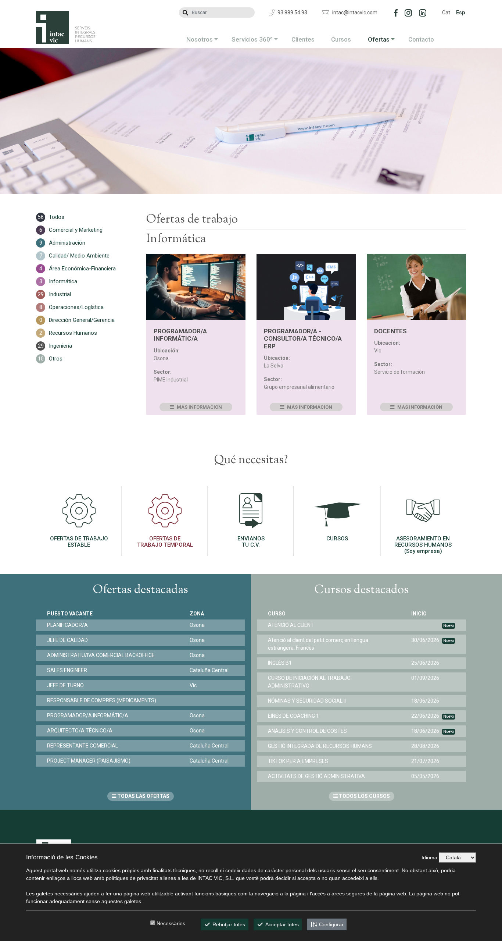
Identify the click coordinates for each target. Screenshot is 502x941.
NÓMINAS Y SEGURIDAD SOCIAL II (307, 701)
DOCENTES (390, 331)
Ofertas (379, 39)
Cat (446, 12)
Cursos (341, 39)
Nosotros (199, 39)
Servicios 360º (252, 39)
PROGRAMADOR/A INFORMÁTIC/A (180, 334)
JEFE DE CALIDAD (67, 640)
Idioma (429, 857)
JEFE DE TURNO (65, 685)
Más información (199, 407)
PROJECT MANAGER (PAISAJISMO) (88, 761)
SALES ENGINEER (67, 670)
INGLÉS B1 (280, 663)
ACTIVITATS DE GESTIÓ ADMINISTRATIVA (316, 776)
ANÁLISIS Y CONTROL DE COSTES (307, 731)
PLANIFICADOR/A (67, 625)
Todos (56, 217)
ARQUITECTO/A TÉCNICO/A (79, 731)
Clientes (303, 39)
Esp (460, 12)
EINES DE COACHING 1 (293, 716)
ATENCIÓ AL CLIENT (291, 625)
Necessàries (171, 923)
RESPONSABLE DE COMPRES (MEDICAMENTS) (101, 700)
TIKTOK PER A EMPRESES (298, 761)
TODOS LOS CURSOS (364, 796)
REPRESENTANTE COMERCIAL (82, 746)
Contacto (421, 39)
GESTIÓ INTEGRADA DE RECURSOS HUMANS (320, 746)
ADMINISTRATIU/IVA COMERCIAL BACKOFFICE (101, 655)
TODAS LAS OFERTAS (142, 796)
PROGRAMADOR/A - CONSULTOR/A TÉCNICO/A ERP (303, 338)
